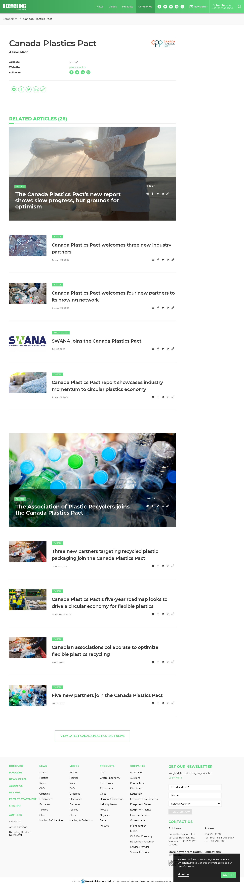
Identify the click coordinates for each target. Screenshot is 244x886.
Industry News (60, 333)
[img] (27, 245)
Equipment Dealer (141, 804)
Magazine (15, 772)
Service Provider (139, 847)
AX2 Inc (168, 881)
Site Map (15, 805)
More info (183, 874)
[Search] (239, 6)
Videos (113, 6)
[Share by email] (14, 89)
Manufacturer (138, 825)
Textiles (43, 809)
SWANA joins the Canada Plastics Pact (96, 341)
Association (136, 772)
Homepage (16, 766)
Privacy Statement (23, 799)
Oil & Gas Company (141, 836)
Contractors (137, 783)
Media (133, 831)
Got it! (228, 874)
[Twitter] (77, 72)
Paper (42, 783)
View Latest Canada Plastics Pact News (92, 735)
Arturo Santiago (18, 827)
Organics (44, 793)
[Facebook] (71, 72)
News (99, 6)
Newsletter (18, 779)
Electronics (45, 799)
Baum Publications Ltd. (98, 881)
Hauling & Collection (51, 820)
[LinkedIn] (83, 72)
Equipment (106, 788)
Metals (43, 772)
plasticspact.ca (77, 67)
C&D (42, 788)
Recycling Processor (142, 841)
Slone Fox (14, 821)
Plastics (20, 187)
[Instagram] (88, 72)
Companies (145, 6)
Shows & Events (139, 852)
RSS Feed (15, 792)
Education (136, 793)
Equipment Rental (141, 809)
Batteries (44, 804)
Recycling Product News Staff (20, 833)
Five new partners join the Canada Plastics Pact (107, 695)
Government (137, 820)
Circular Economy (110, 778)
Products (127, 6)
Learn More (175, 777)
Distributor (136, 788)
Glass (42, 815)
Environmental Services (144, 799)
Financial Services (140, 815)
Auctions (135, 778)
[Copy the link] (43, 89)
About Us (16, 786)
